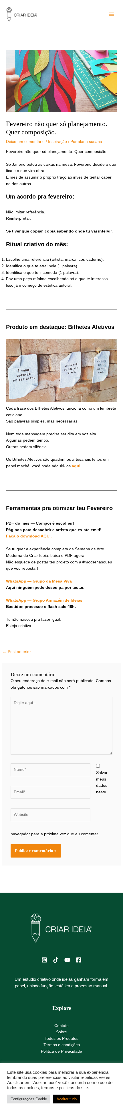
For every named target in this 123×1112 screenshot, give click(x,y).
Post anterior (17, 652)
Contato (61, 1026)
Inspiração (57, 141)
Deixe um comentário (25, 141)
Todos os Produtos (61, 1038)
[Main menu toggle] (111, 14)
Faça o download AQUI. (29, 536)
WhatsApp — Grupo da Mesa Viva (39, 581)
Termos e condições (61, 1045)
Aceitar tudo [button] (67, 1099)
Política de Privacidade (61, 1051)
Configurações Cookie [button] (29, 1099)
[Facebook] (79, 960)
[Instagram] (44, 960)
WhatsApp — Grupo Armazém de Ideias (44, 600)
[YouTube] (67, 960)
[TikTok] (56, 960)
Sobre (61, 1032)
